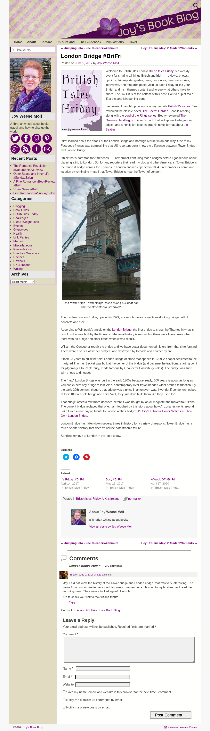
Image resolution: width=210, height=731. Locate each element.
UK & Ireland (65, 42)
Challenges (20, 218)
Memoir (18, 241)
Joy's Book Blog (32, 727)
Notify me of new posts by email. (88, 707)
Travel (132, 42)
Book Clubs (21, 210)
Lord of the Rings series (140, 115)
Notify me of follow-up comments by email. (94, 699)
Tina (72, 574)
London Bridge (121, 329)
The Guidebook (90, 42)
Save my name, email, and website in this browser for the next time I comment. (119, 692)
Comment (70, 634)
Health (17, 233)
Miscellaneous (23, 245)
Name (68, 668)
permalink (134, 498)
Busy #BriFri (114, 479)
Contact (46, 42)
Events (18, 225)
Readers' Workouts (26, 253)
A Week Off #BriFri (163, 479)
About (31, 42)
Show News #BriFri (26, 189)
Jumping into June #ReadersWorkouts (89, 48)
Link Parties (21, 237)
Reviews (19, 261)
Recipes (18, 257)
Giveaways (21, 229)
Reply (73, 602)
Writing (18, 268)
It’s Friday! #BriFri (72, 479)
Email (68, 676)
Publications (115, 42)
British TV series (179, 106)
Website (68, 684)
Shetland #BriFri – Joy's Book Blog (96, 610)
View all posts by (110, 526)
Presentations (22, 249)
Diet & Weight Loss (26, 222)
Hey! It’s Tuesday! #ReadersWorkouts (169, 48)
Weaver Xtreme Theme (183, 727)
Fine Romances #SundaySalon (34, 193)
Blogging (19, 206)
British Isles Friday (161, 71)
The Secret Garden (155, 111)
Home (18, 42)
